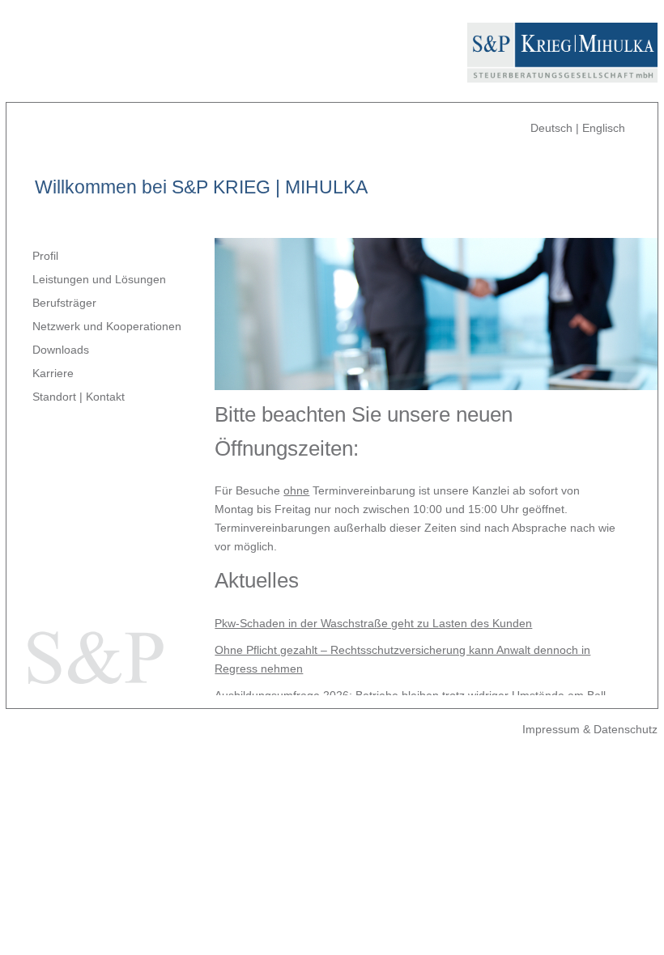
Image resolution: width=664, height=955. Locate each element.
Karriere (53, 373)
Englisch (603, 127)
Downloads (60, 349)
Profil (45, 255)
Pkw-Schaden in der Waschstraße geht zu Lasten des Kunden (373, 623)
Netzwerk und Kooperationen (106, 326)
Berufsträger (64, 302)
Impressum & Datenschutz (590, 729)
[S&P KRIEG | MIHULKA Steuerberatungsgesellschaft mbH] (562, 72)
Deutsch (551, 127)
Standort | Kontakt (78, 396)
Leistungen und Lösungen (99, 279)
